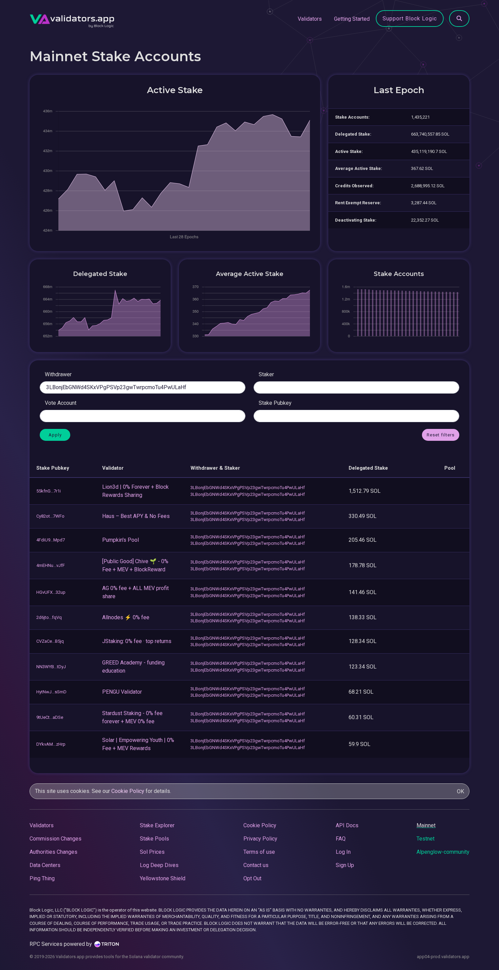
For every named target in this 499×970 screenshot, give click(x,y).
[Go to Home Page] (72, 19)
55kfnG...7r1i (48, 490)
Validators (310, 19)
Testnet (426, 838)
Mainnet (426, 825)
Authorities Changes (53, 852)
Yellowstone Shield (162, 878)
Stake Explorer (157, 825)
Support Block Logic (410, 18)
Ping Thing (42, 878)
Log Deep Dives (159, 865)
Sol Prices (152, 852)
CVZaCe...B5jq (50, 641)
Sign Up (345, 865)
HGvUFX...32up (51, 592)
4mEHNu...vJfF (50, 565)
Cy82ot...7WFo (50, 516)
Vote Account (60, 403)
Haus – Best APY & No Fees (136, 516)
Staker (266, 374)
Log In (343, 852)
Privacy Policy (260, 838)
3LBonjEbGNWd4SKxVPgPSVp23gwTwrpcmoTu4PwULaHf (247, 487)
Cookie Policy (127, 791)
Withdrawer (58, 374)
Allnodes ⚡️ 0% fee (125, 617)
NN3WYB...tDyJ (51, 666)
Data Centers (45, 865)
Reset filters (441, 434)
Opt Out (252, 878)
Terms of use (259, 852)
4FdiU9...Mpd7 (50, 539)
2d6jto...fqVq (49, 617)
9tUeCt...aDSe (49, 717)
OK (460, 791)
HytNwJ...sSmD (51, 691)
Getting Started (352, 19)
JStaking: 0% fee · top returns (136, 641)
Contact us (256, 865)
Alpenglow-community (443, 852)
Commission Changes (55, 838)
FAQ (341, 838)
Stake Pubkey (275, 403)
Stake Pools (154, 838)
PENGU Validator (122, 692)
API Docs (347, 825)
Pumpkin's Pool (120, 540)
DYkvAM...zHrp (51, 744)
